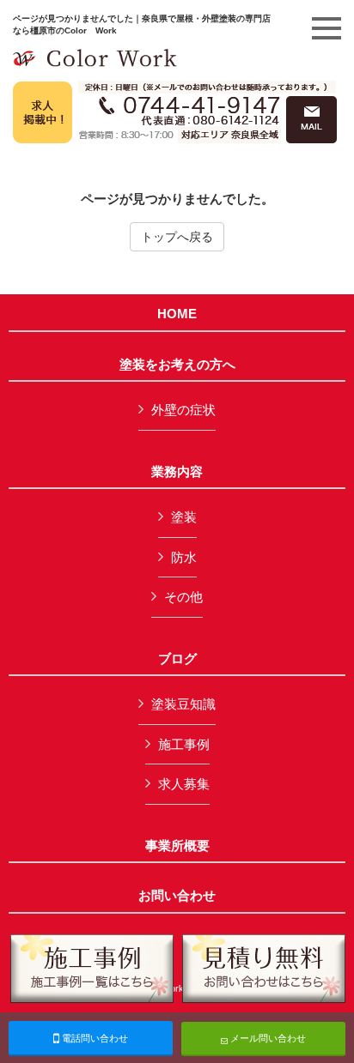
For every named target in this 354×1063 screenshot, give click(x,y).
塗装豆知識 (183, 704)
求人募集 (184, 783)
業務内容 (177, 472)
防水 (184, 557)
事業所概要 (177, 846)
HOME (177, 314)
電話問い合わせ (93, 1038)
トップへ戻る (177, 237)
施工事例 (184, 744)
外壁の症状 (183, 409)
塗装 (184, 517)
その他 (183, 596)
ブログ (177, 659)
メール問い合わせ (267, 1038)
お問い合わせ (177, 896)
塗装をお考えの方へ (177, 364)
